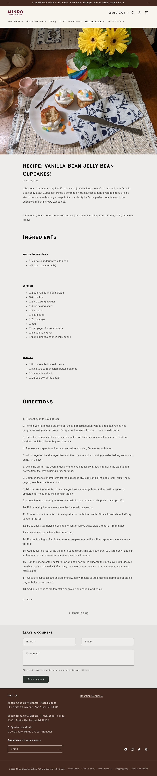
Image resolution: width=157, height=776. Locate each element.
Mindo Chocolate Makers (26, 769)
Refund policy (74, 769)
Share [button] (29, 599)
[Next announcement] (148, 3)
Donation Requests (91, 696)
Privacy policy (89, 769)
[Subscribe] (59, 749)
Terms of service (105, 769)
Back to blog (80, 612)
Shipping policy (122, 769)
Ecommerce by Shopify (55, 769)
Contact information (140, 769)
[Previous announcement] (8, 3)
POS (40, 769)
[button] (15, 21)
